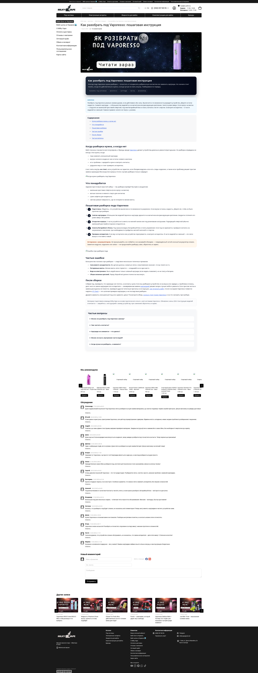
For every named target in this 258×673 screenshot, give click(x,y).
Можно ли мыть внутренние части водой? (107, 338)
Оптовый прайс (137, 1)
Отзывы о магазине (125, 1)
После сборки (96, 135)
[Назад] (80, 385)
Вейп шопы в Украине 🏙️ (90, 1)
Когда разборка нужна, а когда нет (104, 121)
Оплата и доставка (112, 1)
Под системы (69, 15)
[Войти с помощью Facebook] (146, 559)
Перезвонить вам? (160, 636)
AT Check (95, 291)
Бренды (191, 15)
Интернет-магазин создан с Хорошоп (66, 668)
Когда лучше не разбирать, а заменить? (106, 344)
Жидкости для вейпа (129, 15)
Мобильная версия (64, 647)
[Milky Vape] (66, 634)
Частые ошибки (97, 131)
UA (145, 8)
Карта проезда (183, 642)
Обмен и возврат (148, 1)
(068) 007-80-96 (160, 8)
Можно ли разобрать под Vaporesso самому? (107, 319)
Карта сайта (61, 55)
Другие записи (63, 594)
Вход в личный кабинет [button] (138, 633)
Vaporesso (133, 150)
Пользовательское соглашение (180, 1)
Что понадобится (98, 124)
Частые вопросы (98, 138)
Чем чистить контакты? (100, 325)
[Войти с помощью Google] (150, 559)
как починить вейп (157, 289)
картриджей (144, 286)
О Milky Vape (102, 1)
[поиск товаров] (139, 8)
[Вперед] (201, 385)
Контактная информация (161, 1)
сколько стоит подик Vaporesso (154, 295)
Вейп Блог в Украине (75, 1)
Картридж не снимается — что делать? (105, 331)
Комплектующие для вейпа (162, 15)
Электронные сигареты (97, 15)
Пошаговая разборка (99, 128)
